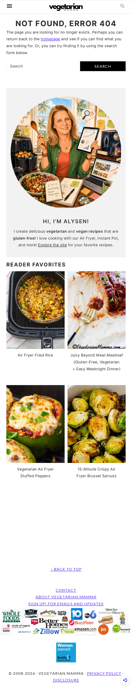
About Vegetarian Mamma (66, 597)
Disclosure (66, 680)
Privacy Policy (104, 673)
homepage (50, 39)
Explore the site (52, 245)
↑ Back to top (66, 569)
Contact (66, 590)
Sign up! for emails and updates (66, 603)
